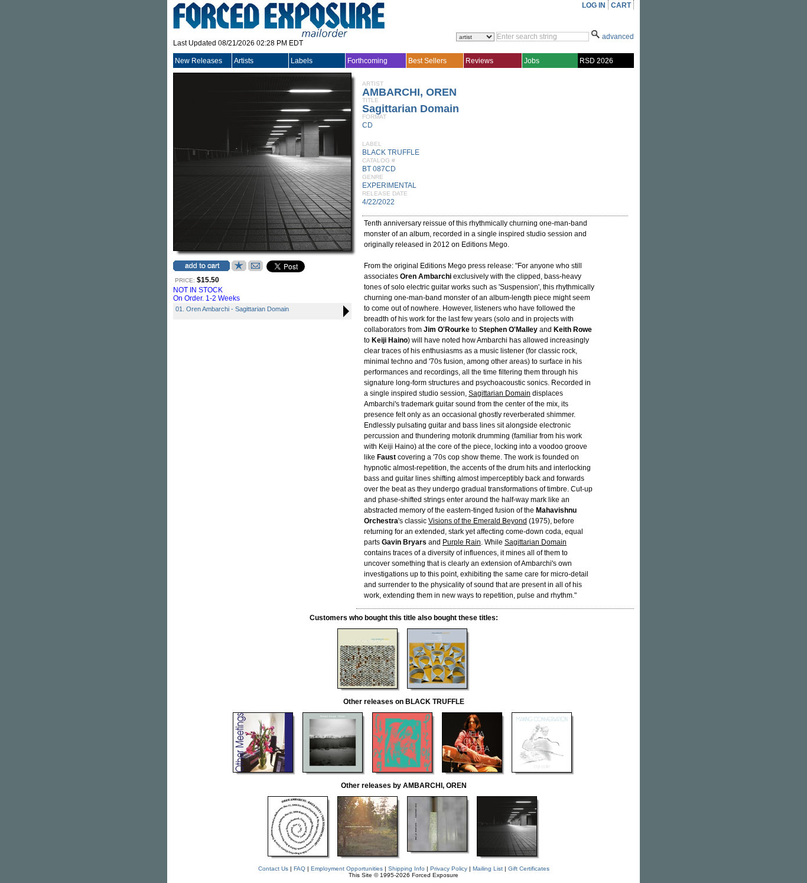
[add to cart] (201, 265)
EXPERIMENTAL (389, 185)
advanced (618, 36)
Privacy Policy (448, 868)
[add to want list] (239, 269)
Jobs (531, 61)
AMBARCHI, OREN (409, 92)
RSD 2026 (596, 61)
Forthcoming (367, 61)
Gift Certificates (528, 868)
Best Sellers (427, 61)
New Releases (198, 61)
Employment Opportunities (347, 868)
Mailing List (488, 868)
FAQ (299, 868)
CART (621, 5)
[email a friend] (255, 269)
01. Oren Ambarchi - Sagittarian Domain (232, 308)
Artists (243, 61)
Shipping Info (406, 868)
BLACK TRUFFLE (390, 152)
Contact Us (273, 868)
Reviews (479, 61)
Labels (302, 61)
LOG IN (594, 5)
